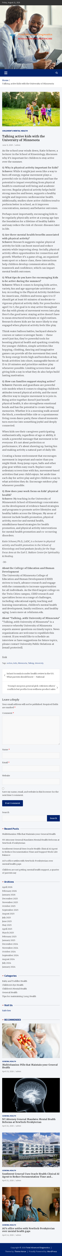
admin (17, 145)
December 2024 (10, 944)
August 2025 (8, 913)
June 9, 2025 (7, 145)
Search (5, 812)
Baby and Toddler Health (14, 981)
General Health (9, 992)
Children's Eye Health (12, 985)
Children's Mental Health (15, 130)
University (39, 663)
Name (6, 749)
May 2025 (7, 925)
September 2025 (10, 910)
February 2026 (9, 891)
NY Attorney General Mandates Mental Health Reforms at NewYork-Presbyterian (29, 1121)
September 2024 (10, 955)
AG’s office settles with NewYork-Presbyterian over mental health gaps (28, 1230)
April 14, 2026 (8, 1235)
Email (6, 762)
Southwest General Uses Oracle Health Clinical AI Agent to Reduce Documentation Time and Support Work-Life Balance (30, 851)
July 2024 (6, 963)
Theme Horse (20, 1251)
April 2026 (7, 887)
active (9, 663)
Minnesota (22, 663)
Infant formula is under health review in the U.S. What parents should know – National (30, 675)
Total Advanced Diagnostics (38, 1247)
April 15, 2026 (8, 1180)
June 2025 (7, 921)
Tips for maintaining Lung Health (19, 996)
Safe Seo (6, 1010)
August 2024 (8, 959)
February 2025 (9, 936)
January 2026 (8, 894)
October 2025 (9, 906)
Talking (31, 663)
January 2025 (8, 940)
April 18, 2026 (8, 1126)
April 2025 (7, 929)
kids (15, 663)
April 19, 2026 (8, 1071)
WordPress (52, 1251)
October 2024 (9, 951)
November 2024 (10, 948)
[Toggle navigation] (6, 73)
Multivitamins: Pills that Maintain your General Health (29, 834)
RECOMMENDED (12, 1019)
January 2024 (8, 967)
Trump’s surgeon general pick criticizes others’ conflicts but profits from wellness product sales (31, 687)
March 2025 (8, 932)
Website (6, 775)
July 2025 (6, 917)
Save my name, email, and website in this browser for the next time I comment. (30, 793)
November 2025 (10, 902)
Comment (8, 713)
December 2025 (10, 898)
